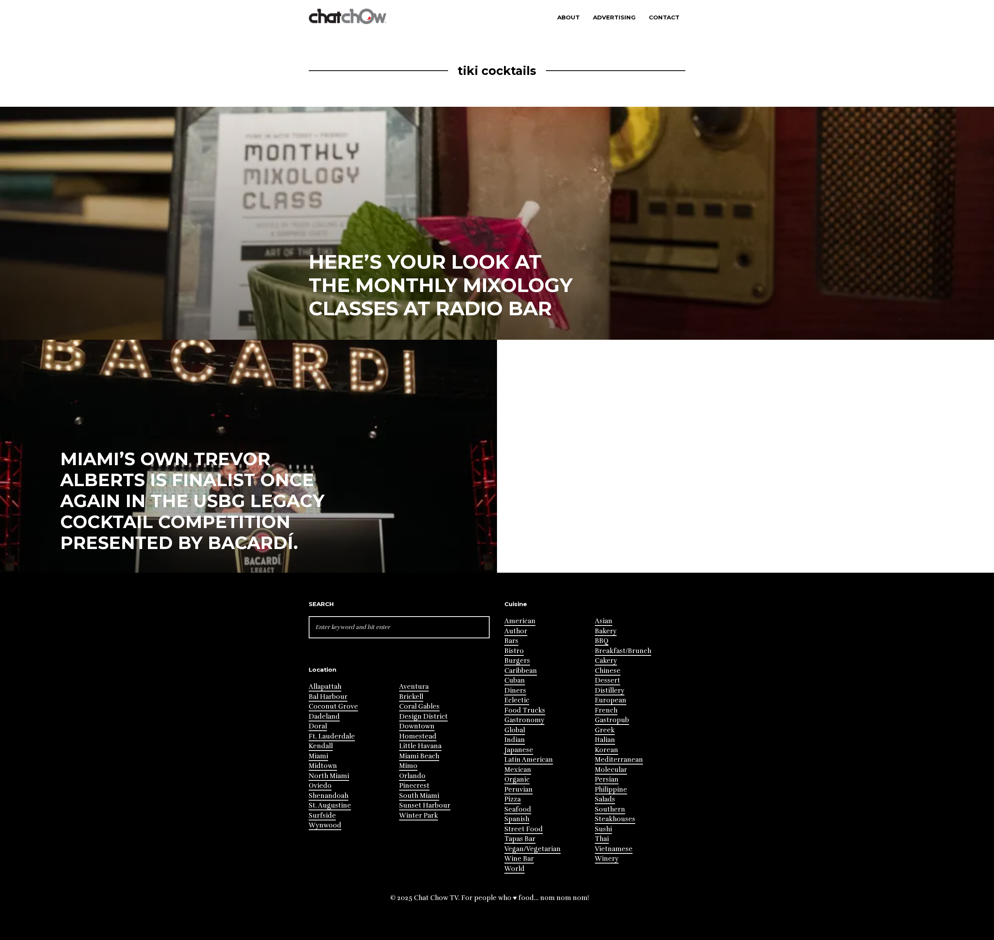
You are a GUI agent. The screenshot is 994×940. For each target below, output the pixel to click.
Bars (511, 641)
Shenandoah (328, 796)
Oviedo (320, 786)
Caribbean (520, 671)
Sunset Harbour (424, 805)
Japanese (518, 750)
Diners (515, 690)
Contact (664, 17)
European (610, 700)
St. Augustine (330, 805)
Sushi (603, 829)
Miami (318, 756)
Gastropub (612, 720)
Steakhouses (615, 819)
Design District (423, 716)
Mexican (517, 770)
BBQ (601, 641)
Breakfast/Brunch (623, 651)
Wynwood (325, 825)
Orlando (412, 776)
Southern (610, 809)
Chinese (607, 671)
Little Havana (420, 746)
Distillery (609, 690)
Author (515, 631)
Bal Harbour (328, 697)
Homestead (417, 736)
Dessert (607, 680)
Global (514, 730)
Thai (602, 839)
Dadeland (324, 716)
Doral (318, 726)
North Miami (329, 776)
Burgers (517, 661)
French (606, 710)
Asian (603, 621)
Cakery (606, 661)
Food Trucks (524, 710)
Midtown (323, 766)
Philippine (611, 789)
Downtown (416, 726)
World (514, 869)
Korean (606, 750)
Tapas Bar (519, 839)
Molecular (611, 770)
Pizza (512, 799)
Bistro (514, 651)
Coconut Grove (333, 706)
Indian (514, 740)
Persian (607, 779)
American (519, 621)
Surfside (322, 815)
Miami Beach (419, 756)
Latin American (528, 760)
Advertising (614, 17)
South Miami (419, 796)
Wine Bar (519, 859)
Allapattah (325, 687)
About (568, 17)
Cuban (514, 680)
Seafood (517, 809)
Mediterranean (619, 760)
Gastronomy (524, 720)
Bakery (606, 631)
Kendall (321, 746)
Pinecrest (414, 786)
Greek (605, 730)
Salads (605, 799)
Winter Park (418, 815)
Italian (605, 740)
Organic (517, 779)
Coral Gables (419, 706)
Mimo (408, 766)
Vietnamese (614, 849)
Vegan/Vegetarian (532, 849)
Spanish (516, 819)
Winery (607, 859)
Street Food (523, 829)
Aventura (414, 687)
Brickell (411, 697)
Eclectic (516, 700)
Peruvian (518, 789)
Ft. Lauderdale (332, 736)
